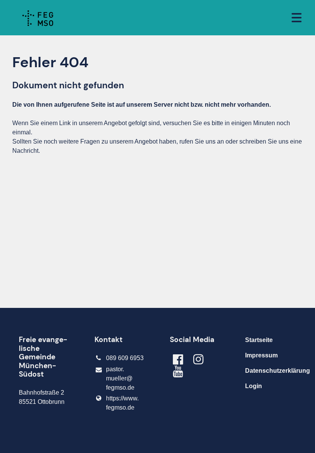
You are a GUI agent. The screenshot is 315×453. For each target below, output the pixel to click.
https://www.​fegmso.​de (122, 403)
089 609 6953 (125, 358)
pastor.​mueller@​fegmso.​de (120, 378)
